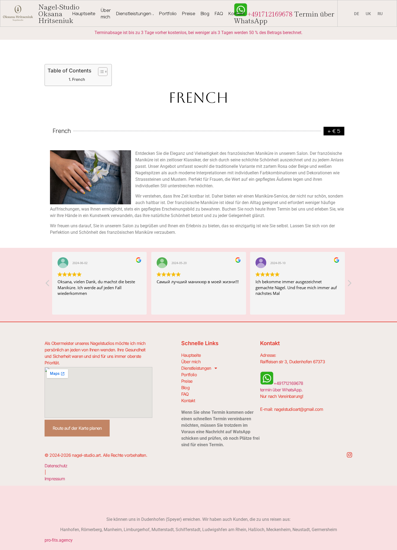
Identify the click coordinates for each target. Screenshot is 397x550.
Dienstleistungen (133, 13)
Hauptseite (83, 13)
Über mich (106, 13)
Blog (205, 13)
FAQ (219, 13)
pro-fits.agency (59, 540)
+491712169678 (269, 13)
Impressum (55, 478)
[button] (349, 284)
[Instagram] (349, 455)
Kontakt (236, 13)
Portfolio (168, 13)
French (78, 79)
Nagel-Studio (58, 13)
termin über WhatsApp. (281, 389)
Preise (188, 13)
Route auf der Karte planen (77, 428)
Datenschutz (56, 465)
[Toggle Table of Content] (100, 71)
